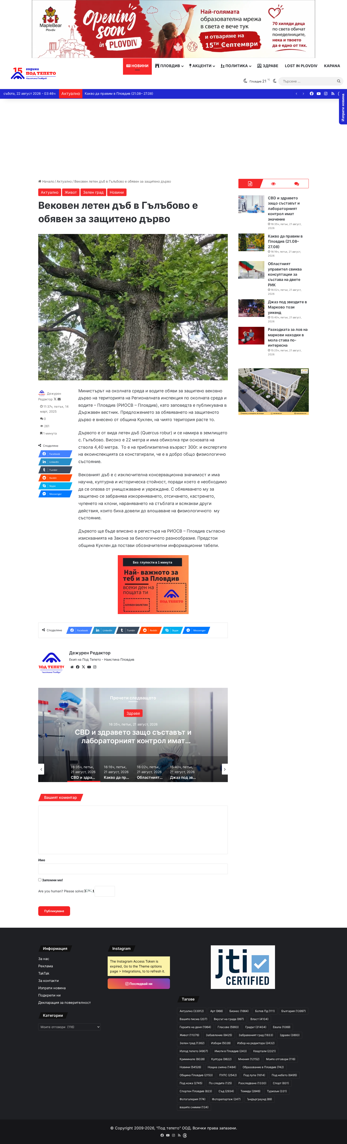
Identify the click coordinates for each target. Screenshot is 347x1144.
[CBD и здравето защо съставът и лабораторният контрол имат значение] (251, 204)
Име (41, 860)
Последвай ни (140, 984)
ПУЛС (228, 1075)
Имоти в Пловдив (231, 1051)
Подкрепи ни (49, 995)
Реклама (45, 966)
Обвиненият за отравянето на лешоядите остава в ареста (131, 93)
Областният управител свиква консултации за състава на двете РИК (285, 274)
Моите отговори (280, 1059)
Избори (221, 1043)
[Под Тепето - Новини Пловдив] (33, 73)
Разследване (252, 1083)
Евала (281, 1027)
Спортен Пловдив (196, 1091)
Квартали (264, 1051)
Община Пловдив (196, 1075)
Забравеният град (256, 1035)
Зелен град (93, 192)
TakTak (43, 973)
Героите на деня (195, 1027)
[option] (133, 735)
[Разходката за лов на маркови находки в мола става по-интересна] (251, 335)
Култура (221, 1059)
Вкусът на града (229, 1019)
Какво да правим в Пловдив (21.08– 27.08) (133, 736)
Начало (47, 181)
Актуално (64, 181)
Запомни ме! (52, 880)
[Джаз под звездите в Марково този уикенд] (251, 308)
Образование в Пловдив (263, 1067)
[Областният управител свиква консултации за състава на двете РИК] (251, 270)
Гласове (228, 1027)
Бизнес (239, 1011)
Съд (226, 1091)
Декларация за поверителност (64, 1002)
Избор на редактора (256, 1043)
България (293, 1011)
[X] (83, 667)
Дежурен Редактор (89, 652)
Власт (259, 1019)
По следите (220, 1083)
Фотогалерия (192, 1099)
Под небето (284, 1075)
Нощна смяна (222, 1067)
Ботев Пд (265, 1011)
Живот (71, 192)
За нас (43, 959)
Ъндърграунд (259, 1099)
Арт (216, 1011)
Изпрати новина (52, 988)
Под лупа (254, 1075)
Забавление (133, 713)
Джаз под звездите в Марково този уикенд (287, 307)
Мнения (248, 1059)
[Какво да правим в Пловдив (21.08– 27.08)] (251, 242)
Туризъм (277, 1091)
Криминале (192, 1059)
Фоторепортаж (226, 1099)
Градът (255, 1027)
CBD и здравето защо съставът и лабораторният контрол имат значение (284, 208)
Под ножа (191, 1083)
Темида (250, 1091)
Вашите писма (193, 1019)
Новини (139, 65)
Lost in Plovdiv (301, 65)
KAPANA (332, 65)
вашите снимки (194, 1107)
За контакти (48, 981)
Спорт (281, 1083)
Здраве (270, 65)
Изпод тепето (194, 1051)
